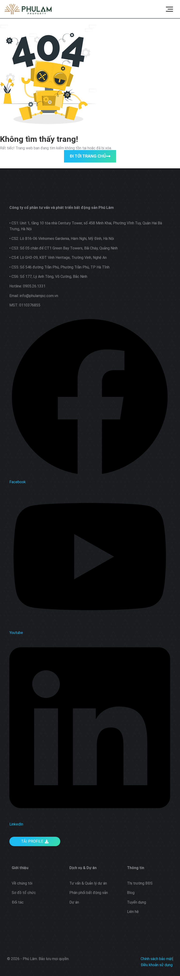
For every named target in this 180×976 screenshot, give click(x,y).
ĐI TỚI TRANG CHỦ (88, 156)
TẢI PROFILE (32, 841)
